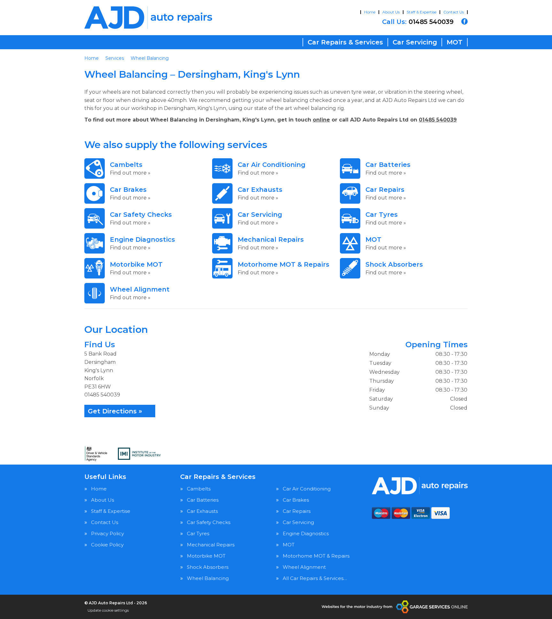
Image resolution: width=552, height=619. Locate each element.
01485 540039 (418, 22)
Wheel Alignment (304, 567)
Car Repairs (296, 511)
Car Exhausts (202, 511)
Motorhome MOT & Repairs (316, 555)
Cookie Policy (107, 544)
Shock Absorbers (207, 567)
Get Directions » (115, 411)
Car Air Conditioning (307, 488)
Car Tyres (198, 533)
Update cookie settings (108, 610)
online (321, 120)
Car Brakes (296, 500)
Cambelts (199, 488)
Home (369, 12)
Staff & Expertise (421, 12)
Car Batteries (202, 500)
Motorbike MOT (206, 555)
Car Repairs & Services (345, 42)
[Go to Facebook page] (464, 21)
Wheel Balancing (208, 578)
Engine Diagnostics (306, 533)
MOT (455, 42)
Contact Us (453, 12)
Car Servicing (415, 42)
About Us (391, 12)
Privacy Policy (107, 533)
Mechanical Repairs (210, 544)
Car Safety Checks (208, 522)
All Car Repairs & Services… (315, 578)
